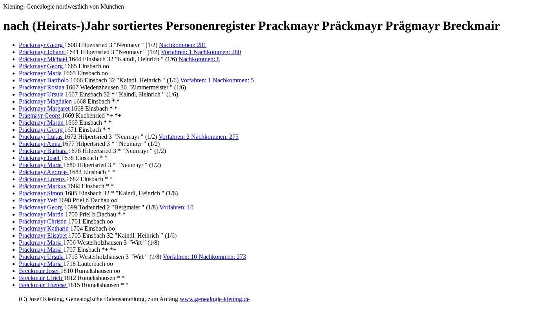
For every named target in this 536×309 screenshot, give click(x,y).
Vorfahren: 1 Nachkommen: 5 (217, 80)
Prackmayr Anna (40, 143)
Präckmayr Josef (40, 157)
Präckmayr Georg (41, 66)
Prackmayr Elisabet (43, 235)
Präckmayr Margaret (45, 108)
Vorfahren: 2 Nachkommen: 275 (199, 136)
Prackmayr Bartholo (44, 80)
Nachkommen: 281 (182, 45)
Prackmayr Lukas (41, 136)
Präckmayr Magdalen (46, 101)
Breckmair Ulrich (41, 277)
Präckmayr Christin (43, 221)
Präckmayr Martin (42, 122)
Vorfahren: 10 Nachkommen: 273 (204, 256)
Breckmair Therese (43, 285)
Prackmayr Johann (42, 52)
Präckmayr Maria (41, 249)
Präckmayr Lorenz (42, 179)
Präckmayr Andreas (44, 172)
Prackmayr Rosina (42, 87)
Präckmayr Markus (43, 186)
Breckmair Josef (39, 270)
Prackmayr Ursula (42, 94)
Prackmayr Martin (42, 214)
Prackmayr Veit (38, 200)
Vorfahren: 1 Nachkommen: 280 (201, 52)
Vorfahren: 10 (176, 207)
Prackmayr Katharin (44, 228)
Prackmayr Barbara (43, 150)
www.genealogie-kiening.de (215, 299)
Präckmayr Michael (44, 59)
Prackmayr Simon (42, 193)
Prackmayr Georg (41, 45)
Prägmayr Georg (40, 115)
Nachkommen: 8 (199, 59)
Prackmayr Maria (41, 73)
